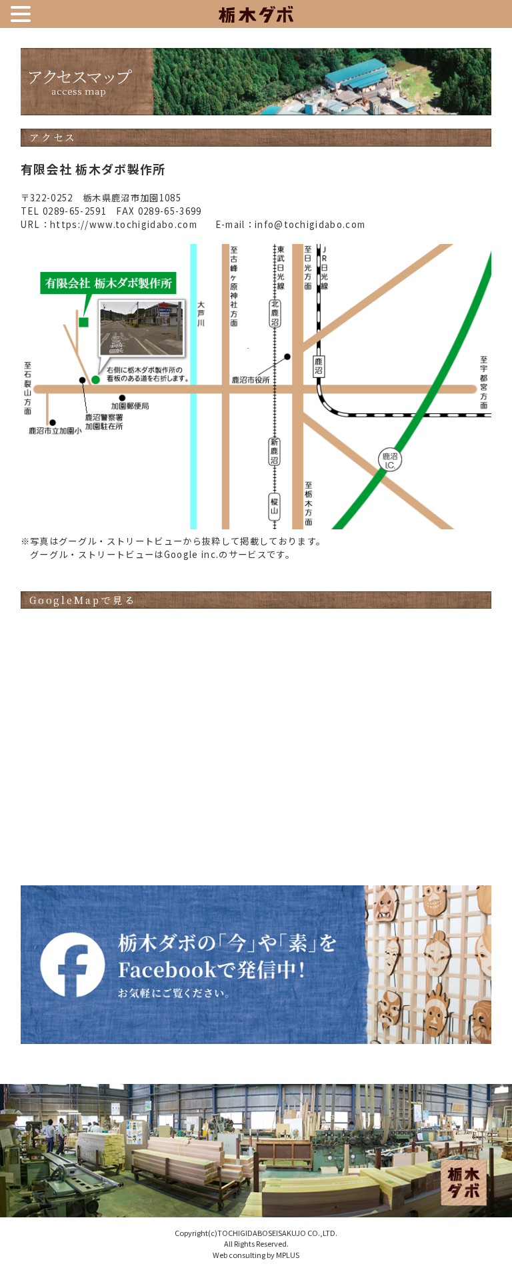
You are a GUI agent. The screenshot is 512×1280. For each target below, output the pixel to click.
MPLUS (287, 1254)
